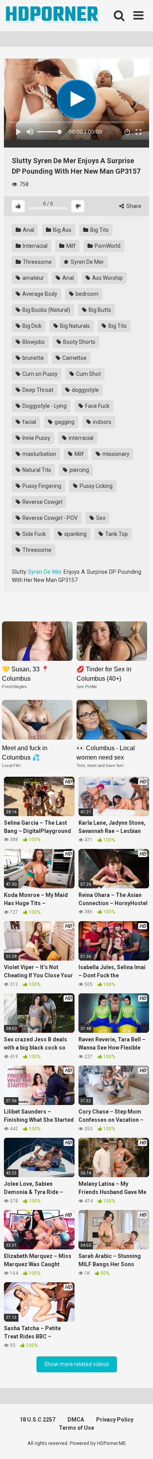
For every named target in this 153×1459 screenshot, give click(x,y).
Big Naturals (74, 326)
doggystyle (85, 390)
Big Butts (99, 310)
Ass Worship (107, 278)
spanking (75, 534)
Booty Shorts (78, 342)
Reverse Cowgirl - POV (49, 518)
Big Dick (31, 326)
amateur (32, 278)
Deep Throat (37, 390)
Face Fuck (96, 406)
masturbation (38, 454)
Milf (70, 246)
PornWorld (106, 246)
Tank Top (116, 534)
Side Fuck (33, 534)
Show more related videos (76, 1364)
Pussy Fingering (41, 486)
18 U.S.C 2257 (37, 1419)
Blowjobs (33, 342)
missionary (115, 454)
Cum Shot (88, 374)
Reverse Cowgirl (41, 502)
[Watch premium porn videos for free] (53, 15)
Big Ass (61, 230)
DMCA (75, 1419)
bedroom (86, 294)
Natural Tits (36, 470)
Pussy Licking (95, 486)
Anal (28, 230)
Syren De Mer (86, 262)
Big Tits (99, 230)
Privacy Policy (114, 1419)
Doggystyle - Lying (44, 406)
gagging (64, 422)
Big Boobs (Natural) (45, 310)
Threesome (37, 262)
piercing (78, 470)
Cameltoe (74, 358)
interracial (80, 438)
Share (133, 206)
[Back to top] (138, 1443)
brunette (32, 358)
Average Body (39, 294)
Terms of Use (76, 1428)
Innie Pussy (35, 438)
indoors (101, 422)
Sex (100, 518)
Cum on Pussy (39, 374)
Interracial (34, 246)
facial (28, 422)
